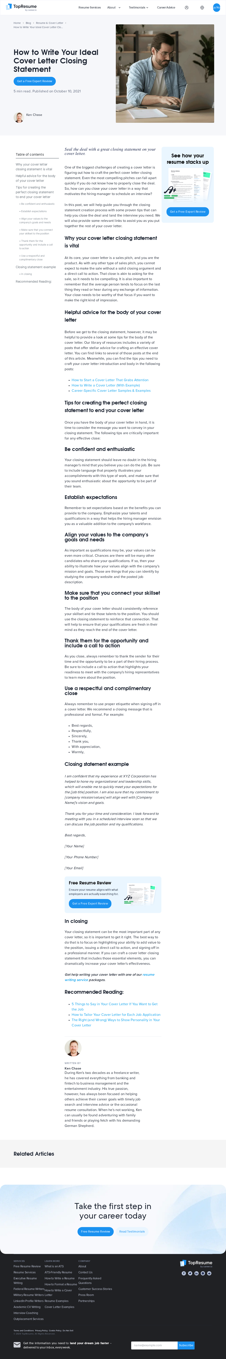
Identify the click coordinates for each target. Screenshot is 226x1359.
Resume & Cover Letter (49, 23)
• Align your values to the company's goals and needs (35, 220)
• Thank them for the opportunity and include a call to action (36, 244)
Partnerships (86, 1301)
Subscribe (186, 1345)
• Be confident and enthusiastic (37, 203)
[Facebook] (184, 1273)
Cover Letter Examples (59, 1307)
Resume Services (90, 7)
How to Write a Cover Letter (58, 1293)
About (111, 7)
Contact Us (85, 1272)
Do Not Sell (68, 1330)
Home (17, 23)
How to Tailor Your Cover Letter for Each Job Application (116, 1015)
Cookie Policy (55, 1330)
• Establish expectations (33, 211)
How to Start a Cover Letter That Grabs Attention (110, 380)
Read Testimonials (132, 1232)
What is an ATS (54, 1266)
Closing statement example (36, 267)
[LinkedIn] (196, 1273)
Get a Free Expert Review (34, 81)
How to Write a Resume (60, 1278)
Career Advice (166, 7)
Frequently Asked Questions (89, 1281)
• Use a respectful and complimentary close (32, 257)
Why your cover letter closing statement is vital (34, 167)
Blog (28, 23)
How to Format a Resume (61, 1284)
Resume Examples (56, 1301)
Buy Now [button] (216, 7)
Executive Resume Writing (25, 1281)
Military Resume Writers (29, 1295)
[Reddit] (209, 1273)
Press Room (86, 1295)
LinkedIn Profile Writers (29, 1301)
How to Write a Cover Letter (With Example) (106, 385)
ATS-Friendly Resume (58, 1272)
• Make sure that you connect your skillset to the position (36, 231)
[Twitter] (190, 1273)
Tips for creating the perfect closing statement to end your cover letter (35, 192)
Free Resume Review (95, 1232)
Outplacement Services (29, 1319)
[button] (114, 7)
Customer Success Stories (95, 1289)
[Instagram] (203, 1273)
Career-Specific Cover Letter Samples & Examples (111, 391)
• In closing (25, 273)
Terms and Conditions (24, 1330)
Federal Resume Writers (29, 1289)
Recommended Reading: (34, 281)
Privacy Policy (41, 1330)
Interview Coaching (26, 1313)
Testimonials (137, 7)
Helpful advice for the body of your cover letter (35, 178)
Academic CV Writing (27, 1307)
